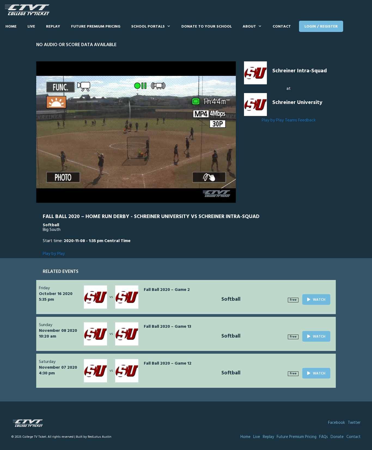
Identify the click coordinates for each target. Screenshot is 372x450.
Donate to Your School (206, 26)
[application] (136, 132)
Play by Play (273, 120)
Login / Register (321, 26)
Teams (291, 120)
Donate (337, 437)
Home (11, 26)
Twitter (354, 423)
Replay (53, 26)
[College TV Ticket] (28, 10)
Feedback (307, 120)
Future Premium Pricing (95, 26)
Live (31, 26)
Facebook (336, 423)
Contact (282, 26)
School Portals (148, 26)
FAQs (323, 437)
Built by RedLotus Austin (93, 437)
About (249, 26)
